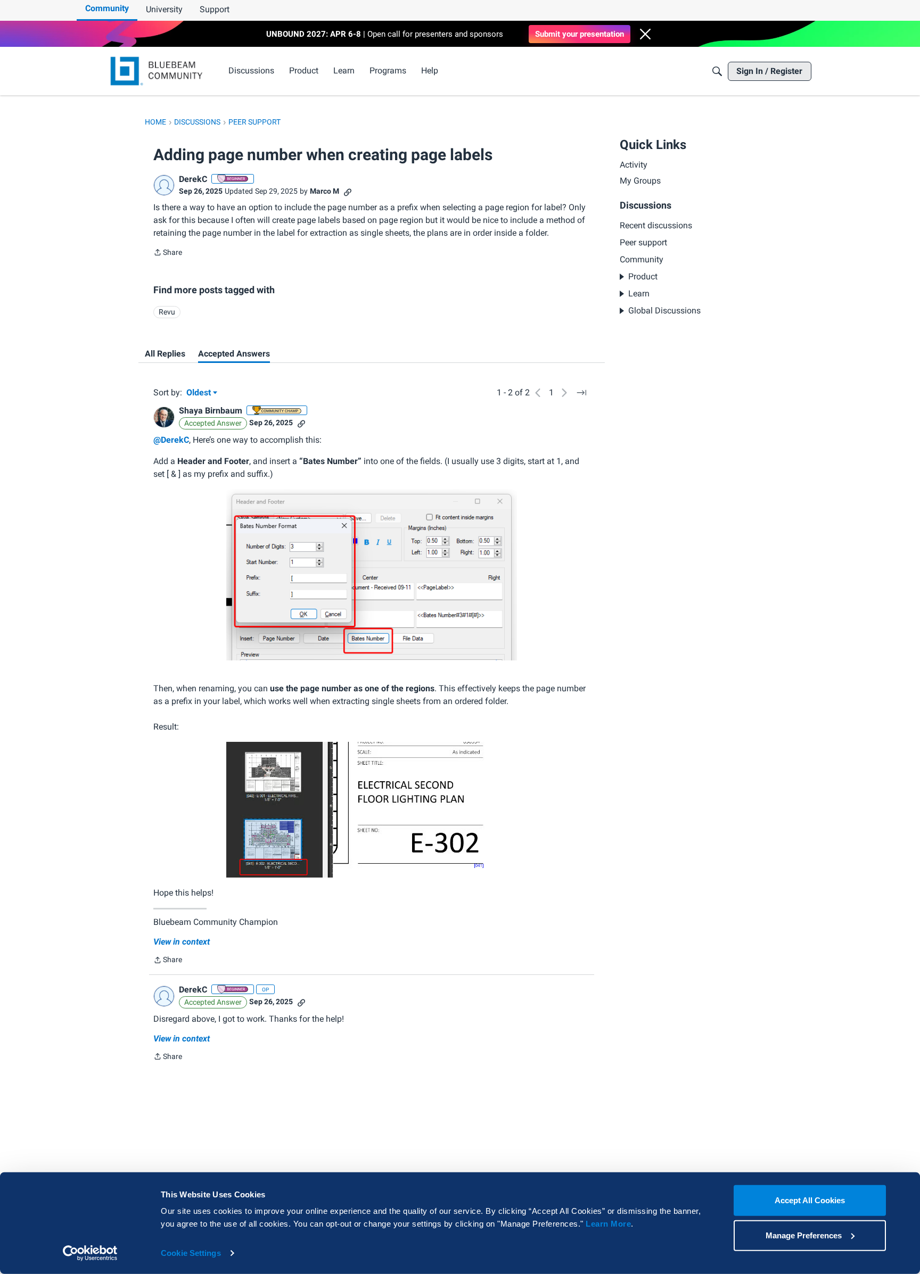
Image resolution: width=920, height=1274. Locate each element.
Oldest (199, 393)
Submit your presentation (579, 34)
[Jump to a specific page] (581, 392)
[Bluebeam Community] (158, 71)
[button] (645, 34)
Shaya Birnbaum (210, 411)
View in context (181, 942)
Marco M (324, 191)
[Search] (717, 71)
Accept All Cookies (810, 1200)
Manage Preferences (804, 1234)
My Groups (640, 181)
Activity (633, 165)
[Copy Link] (347, 191)
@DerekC (171, 440)
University (164, 9)
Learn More (608, 1223)
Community (107, 8)
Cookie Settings (191, 1253)
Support (214, 9)
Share (167, 253)
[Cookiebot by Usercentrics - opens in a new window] (90, 1253)
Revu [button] (167, 312)
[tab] (165, 354)
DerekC (193, 179)
